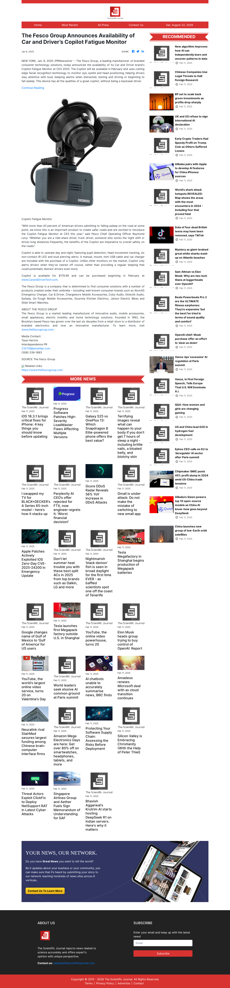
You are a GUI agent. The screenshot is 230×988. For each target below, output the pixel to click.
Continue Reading (33, 87)
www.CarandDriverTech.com (40, 279)
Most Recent (70, 25)
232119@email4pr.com (36, 348)
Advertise (124, 983)
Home (38, 25)
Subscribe (163, 953)
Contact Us (136, 25)
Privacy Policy (105, 983)
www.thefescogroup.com (38, 329)
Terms (89, 983)
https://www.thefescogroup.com (42, 370)
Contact (139, 983)
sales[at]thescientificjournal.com (74, 963)
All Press (103, 25)
